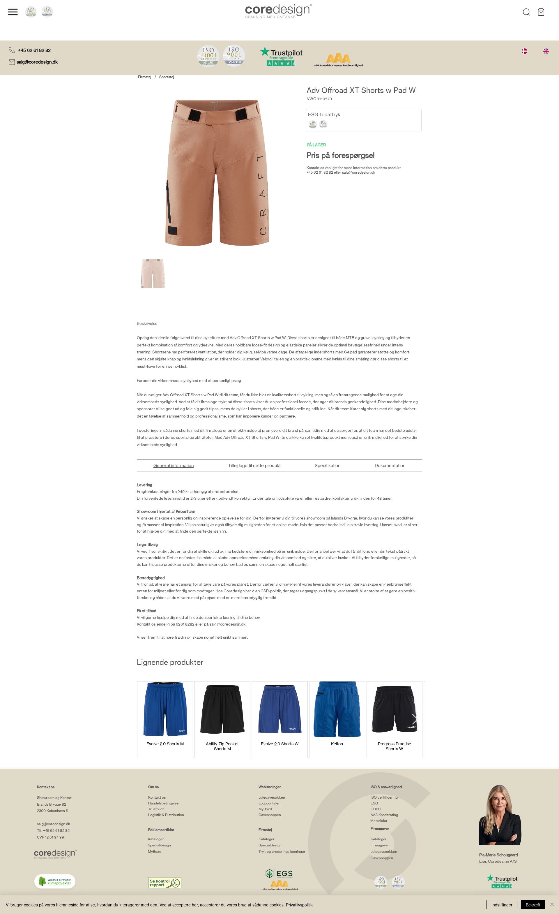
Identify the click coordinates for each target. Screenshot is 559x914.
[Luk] (552, 904)
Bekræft (533, 905)
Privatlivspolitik (299, 905)
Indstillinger (501, 905)
